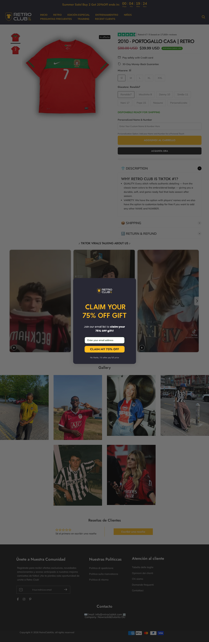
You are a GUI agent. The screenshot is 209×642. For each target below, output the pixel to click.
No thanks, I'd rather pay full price (104, 357)
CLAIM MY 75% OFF (104, 349)
